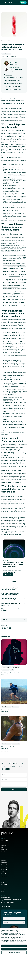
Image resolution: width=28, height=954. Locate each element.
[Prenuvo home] (7, 834)
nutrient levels (20, 413)
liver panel (15, 205)
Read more (8, 574)
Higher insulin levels (20, 405)
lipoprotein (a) (19, 350)
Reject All (14, 949)
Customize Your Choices (14, 952)
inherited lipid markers (13, 287)
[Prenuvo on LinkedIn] (4, 906)
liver (5, 215)
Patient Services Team (16, 534)
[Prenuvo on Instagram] (2, 906)
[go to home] (8, 2)
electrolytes (10, 174)
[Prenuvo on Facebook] (9, 906)
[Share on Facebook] (7, 628)
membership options (16, 532)
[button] (2, 2)
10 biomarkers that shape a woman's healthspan (12, 747)
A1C (5, 197)
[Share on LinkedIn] (2, 628)
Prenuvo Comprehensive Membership (9, 466)
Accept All (14, 945)
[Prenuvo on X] (6, 906)
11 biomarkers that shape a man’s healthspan (11, 710)
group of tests (15, 187)
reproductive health (7, 399)
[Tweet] (5, 628)
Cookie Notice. (16, 943)
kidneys (17, 182)
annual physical (11, 98)
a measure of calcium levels (17, 167)
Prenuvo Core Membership (12, 453)
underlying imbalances (14, 276)
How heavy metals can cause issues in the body (13, 673)
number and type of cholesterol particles (17, 391)
